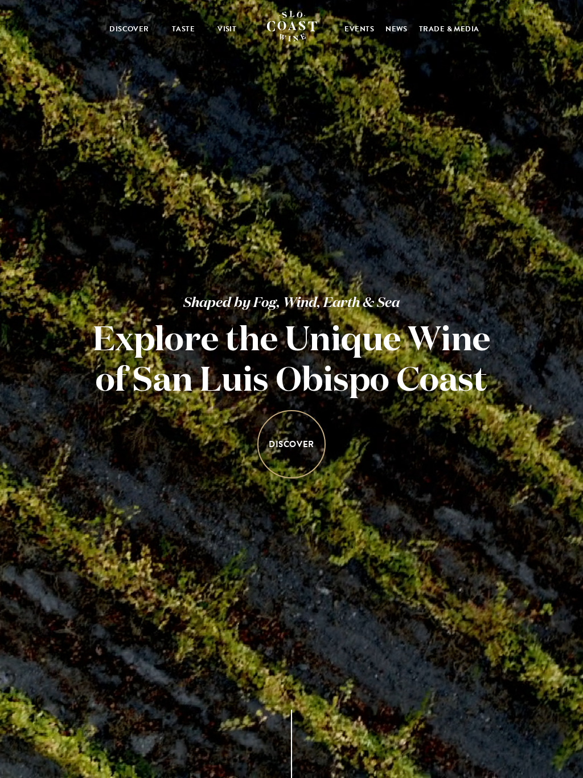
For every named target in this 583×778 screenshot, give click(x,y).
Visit (226, 29)
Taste (183, 29)
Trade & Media (449, 29)
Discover (129, 29)
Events (359, 29)
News (396, 29)
